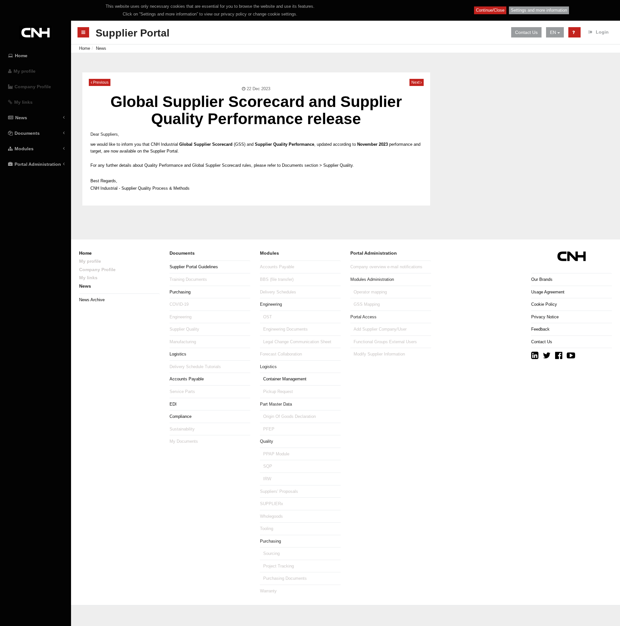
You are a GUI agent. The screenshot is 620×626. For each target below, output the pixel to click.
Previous (100, 82)
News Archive (92, 299)
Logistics (178, 354)
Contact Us (526, 32)
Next (415, 82)
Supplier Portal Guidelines (194, 266)
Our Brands (542, 279)
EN (553, 32)
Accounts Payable (187, 379)
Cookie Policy (544, 304)
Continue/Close (490, 10)
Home (84, 48)
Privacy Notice (545, 316)
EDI (173, 404)
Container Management (284, 379)
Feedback (540, 329)
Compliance (180, 416)
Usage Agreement (547, 292)
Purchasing (180, 292)
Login (601, 32)
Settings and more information (539, 10)
